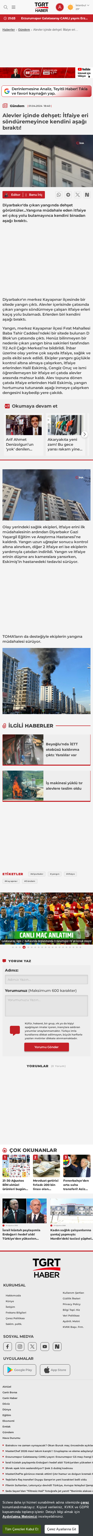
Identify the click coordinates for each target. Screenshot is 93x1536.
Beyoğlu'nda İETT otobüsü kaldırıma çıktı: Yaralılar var (62, 749)
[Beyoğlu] (23, 749)
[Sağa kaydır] (84, 434)
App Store (58, 1370)
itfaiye (74, 309)
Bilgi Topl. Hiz (71, 1310)
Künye (10, 1301)
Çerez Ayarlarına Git (61, 1529)
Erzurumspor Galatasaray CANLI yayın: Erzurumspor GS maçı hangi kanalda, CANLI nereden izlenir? (55, 18)
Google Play (23, 1370)
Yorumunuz (41, 990)
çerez (85, 1502)
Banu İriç (35, 194)
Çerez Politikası (15, 1318)
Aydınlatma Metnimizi (19, 1516)
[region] (46, 1515)
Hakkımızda (13, 1295)
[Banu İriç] (6, 194)
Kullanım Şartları (73, 1292)
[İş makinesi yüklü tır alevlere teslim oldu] (23, 786)
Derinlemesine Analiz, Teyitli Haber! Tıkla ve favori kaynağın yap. (50, 91)
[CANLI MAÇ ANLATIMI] (46, 919)
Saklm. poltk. (14, 1324)
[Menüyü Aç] (13, 7)
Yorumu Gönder (46, 1047)
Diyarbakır (12, 299)
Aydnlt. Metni (71, 1321)
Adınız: (11, 970)
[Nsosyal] (87, 194)
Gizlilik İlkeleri (71, 1298)
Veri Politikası (71, 1315)
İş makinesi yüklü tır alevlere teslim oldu (64, 786)
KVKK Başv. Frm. (73, 1327)
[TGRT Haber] (41, 7)
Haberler (8, 29)
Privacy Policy (72, 1304)
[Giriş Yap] (60, 7)
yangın (21, 304)
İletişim (10, 1307)
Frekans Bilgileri (16, 1312)
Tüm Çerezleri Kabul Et (21, 1529)
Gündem (24, 29)
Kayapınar (52, 299)
